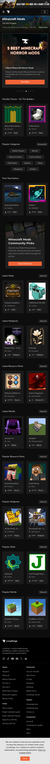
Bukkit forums (31, 691)
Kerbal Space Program (10, 691)
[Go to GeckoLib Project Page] (13, 567)
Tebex (28, 729)
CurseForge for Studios (34, 725)
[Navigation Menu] (3, 12)
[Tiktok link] (8, 658)
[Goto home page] (8, 12)
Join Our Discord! (32, 671)
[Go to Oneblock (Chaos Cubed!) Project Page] (13, 613)
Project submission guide (11, 712)
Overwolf (29, 721)
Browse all (42, 144)
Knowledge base (32, 704)
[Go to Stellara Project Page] (37, 199)
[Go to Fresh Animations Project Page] (13, 477)
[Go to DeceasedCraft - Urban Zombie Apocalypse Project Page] (37, 522)
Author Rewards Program (11, 716)
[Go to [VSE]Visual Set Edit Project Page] (37, 296)
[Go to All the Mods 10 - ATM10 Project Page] (13, 522)
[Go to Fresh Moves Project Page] (37, 477)
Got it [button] (25, 759)
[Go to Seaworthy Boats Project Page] (13, 199)
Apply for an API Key (9, 720)
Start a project (7, 708)
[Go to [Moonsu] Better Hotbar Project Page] (13, 387)
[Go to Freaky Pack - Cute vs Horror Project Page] (13, 342)
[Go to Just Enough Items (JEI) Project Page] (37, 567)
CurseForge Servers (33, 695)
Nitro (28, 733)
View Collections (25, 264)
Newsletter (30, 683)
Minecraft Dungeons (9, 695)
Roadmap (29, 687)
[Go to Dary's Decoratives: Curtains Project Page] (13, 120)
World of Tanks (7, 699)
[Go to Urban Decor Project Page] (37, 120)
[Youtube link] (12, 658)
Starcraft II (6, 687)
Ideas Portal (30, 675)
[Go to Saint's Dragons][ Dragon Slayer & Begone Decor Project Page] (37, 387)
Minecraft (5, 675)
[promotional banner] (25, 4)
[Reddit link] (25, 658)
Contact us (30, 712)
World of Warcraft (9, 679)
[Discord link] (17, 658)
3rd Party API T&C (8, 723)
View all (43, 276)
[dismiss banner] (46, 2)
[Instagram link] (3, 658)
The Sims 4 (6, 683)
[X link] (21, 658)
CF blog (29, 679)
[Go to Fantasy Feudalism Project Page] (13, 296)
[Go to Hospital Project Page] (37, 432)
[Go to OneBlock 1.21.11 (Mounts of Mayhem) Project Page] (37, 613)
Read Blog (25, 82)
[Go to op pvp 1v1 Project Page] (13, 432)
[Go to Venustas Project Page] (37, 342)
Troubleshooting (32, 708)
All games (5, 671)
